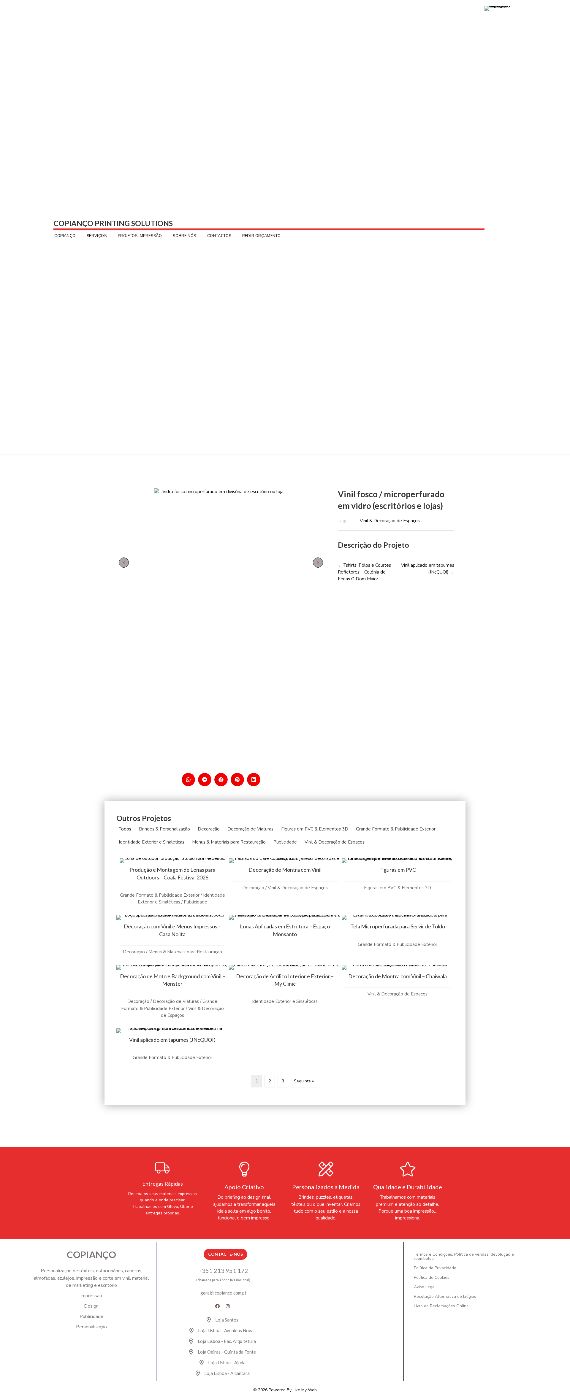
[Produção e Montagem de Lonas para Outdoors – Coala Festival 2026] (172, 886)
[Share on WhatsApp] (188, 779)
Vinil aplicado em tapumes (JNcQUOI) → (427, 568)
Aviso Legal (425, 1287)
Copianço (65, 236)
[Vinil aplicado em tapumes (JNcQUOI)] (172, 1049)
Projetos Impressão (140, 236)
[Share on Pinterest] (237, 779)
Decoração (209, 829)
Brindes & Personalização (164, 829)
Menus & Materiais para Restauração (229, 842)
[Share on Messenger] (204, 779)
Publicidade (285, 842)
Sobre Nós (184, 236)
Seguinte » (304, 1081)
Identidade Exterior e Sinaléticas (151, 842)
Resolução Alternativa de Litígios (445, 1296)
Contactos (219, 236)
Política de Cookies (431, 1277)
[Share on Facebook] (221, 779)
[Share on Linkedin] (253, 779)
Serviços (97, 236)
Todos (125, 829)
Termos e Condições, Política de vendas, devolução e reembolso (464, 1256)
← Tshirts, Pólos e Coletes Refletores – (364, 572)
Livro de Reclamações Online (441, 1306)
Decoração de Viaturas (250, 829)
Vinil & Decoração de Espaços (335, 842)
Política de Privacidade (435, 1268)
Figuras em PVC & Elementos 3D (314, 829)
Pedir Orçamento (261, 236)
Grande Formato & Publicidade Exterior (396, 829)
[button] (124, 563)
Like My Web (305, 1390)
